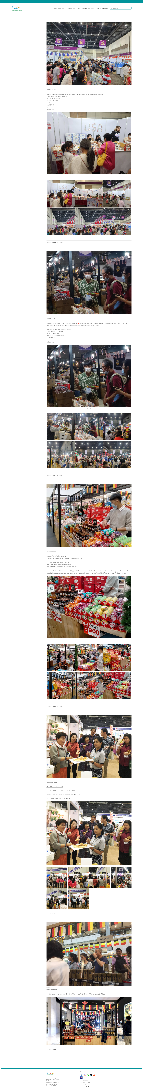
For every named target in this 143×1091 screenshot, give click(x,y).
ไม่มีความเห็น (59, 242)
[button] (49, 143)
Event (53, 242)
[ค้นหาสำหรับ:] (120, 8)
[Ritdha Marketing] (17, 8)
